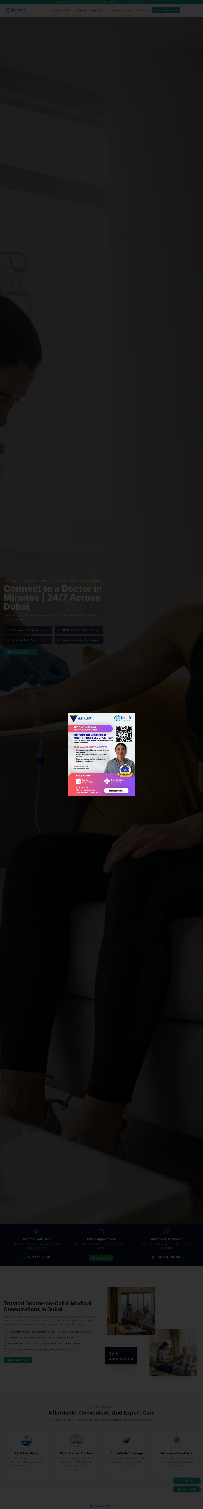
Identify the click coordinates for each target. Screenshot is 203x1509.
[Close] (131, 716)
